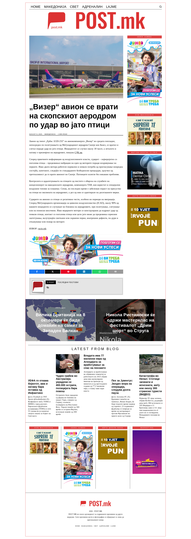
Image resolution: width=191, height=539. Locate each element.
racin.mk (42, 228)
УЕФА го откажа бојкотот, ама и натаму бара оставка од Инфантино (38, 386)
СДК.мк (78, 152)
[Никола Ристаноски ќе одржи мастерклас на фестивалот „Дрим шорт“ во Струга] (131, 320)
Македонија (50, 134)
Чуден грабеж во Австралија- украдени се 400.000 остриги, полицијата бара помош (66, 383)
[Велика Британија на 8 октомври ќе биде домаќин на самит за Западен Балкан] (60, 320)
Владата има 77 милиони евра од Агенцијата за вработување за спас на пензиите (95, 361)
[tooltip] (37, 272)
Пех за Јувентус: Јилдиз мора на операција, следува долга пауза (122, 386)
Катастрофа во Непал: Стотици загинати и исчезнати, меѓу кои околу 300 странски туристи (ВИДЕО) (150, 385)
